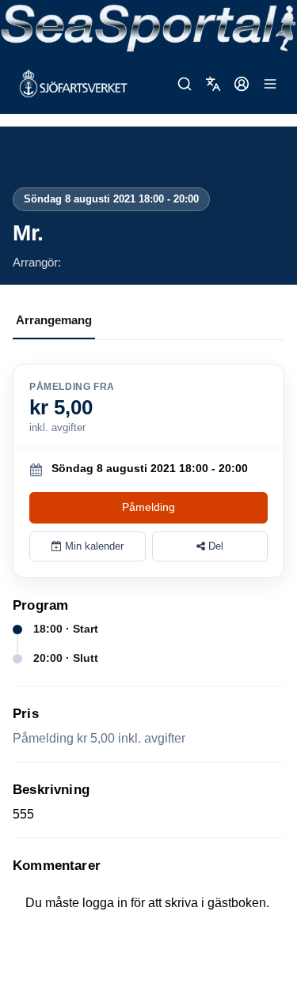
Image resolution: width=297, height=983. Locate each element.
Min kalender (93, 546)
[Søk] (184, 84)
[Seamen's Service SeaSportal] (148, 27)
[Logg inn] (241, 84)
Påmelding (148, 507)
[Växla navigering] (270, 84)
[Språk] (213, 84)
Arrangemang (54, 320)
